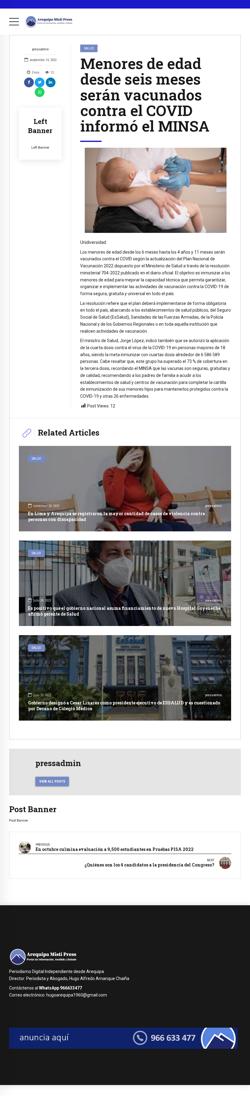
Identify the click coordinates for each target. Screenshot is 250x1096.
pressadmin (40, 49)
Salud (89, 48)
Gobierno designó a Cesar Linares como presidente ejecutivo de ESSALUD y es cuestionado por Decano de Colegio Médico (124, 705)
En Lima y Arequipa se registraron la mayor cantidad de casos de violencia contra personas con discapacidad (116, 516)
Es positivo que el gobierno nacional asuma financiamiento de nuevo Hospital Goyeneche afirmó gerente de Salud (124, 611)
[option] (156, 190)
